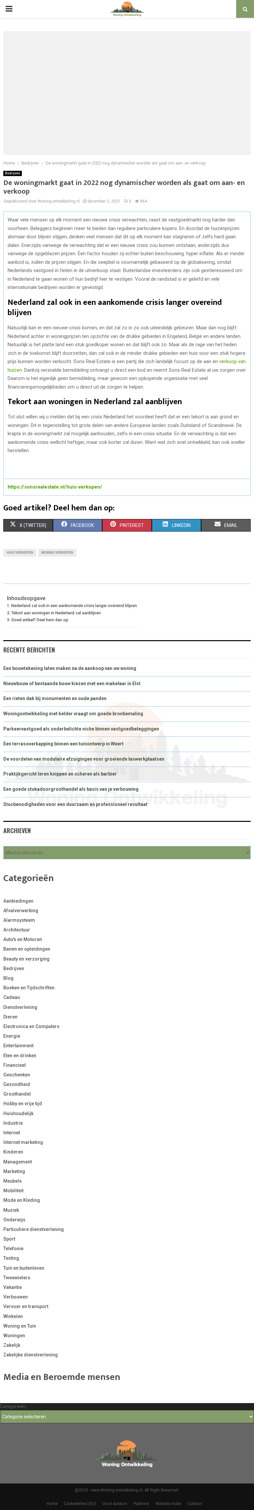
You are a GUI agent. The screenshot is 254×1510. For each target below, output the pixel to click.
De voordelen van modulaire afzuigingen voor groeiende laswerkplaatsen (83, 759)
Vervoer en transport (25, 1306)
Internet (11, 1132)
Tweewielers (16, 1277)
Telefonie (13, 1248)
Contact (195, 1503)
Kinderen (13, 1152)
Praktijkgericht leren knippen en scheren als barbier (60, 774)
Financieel (14, 1065)
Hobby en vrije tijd (22, 1103)
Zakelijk (11, 1345)
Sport (9, 1239)
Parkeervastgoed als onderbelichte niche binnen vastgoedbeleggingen (81, 728)
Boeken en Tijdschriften (29, 987)
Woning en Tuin (19, 1326)
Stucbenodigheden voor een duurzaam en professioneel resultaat (75, 804)
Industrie (13, 1123)
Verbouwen (15, 1296)
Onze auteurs (114, 1503)
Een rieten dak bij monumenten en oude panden (54, 698)
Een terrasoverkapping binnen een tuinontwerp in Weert (63, 743)
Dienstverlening (20, 1007)
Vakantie (12, 1287)
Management (17, 1161)
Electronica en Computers (31, 1026)
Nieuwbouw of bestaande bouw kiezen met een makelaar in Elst (72, 683)
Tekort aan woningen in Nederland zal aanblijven (56, 612)
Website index (168, 1503)
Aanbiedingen (18, 901)
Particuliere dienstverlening (33, 1229)
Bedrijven (12, 173)
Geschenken (16, 1074)
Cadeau (11, 997)
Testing (11, 1258)
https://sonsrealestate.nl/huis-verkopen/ (55, 487)
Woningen (14, 1335)
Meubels (12, 1181)
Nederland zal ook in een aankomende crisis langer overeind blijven (74, 605)
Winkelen (13, 1316)
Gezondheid (16, 1084)
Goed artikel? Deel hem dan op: (40, 619)
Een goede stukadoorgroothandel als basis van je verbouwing (71, 789)
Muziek (11, 1210)
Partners (141, 1503)
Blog (8, 978)
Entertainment (18, 1045)
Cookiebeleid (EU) (80, 1503)
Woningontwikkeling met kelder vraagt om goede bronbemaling (73, 713)
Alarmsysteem (19, 920)
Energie (11, 1036)
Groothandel (17, 1094)
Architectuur (16, 929)
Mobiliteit (13, 1190)
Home (52, 1503)
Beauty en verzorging (26, 959)
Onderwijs (14, 1219)
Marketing (14, 1171)
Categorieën (13, 1406)
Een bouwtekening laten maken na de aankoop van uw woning (69, 668)
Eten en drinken (19, 1055)
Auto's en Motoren (22, 939)
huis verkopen (20, 552)
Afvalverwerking (20, 910)
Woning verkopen (57, 552)
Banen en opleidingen (26, 949)
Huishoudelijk (18, 1113)
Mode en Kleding (21, 1200)
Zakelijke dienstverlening (30, 1354)
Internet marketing (23, 1142)
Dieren (10, 1016)
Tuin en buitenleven (23, 1268)
